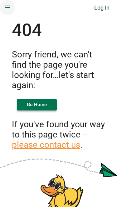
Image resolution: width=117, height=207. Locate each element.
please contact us (46, 145)
